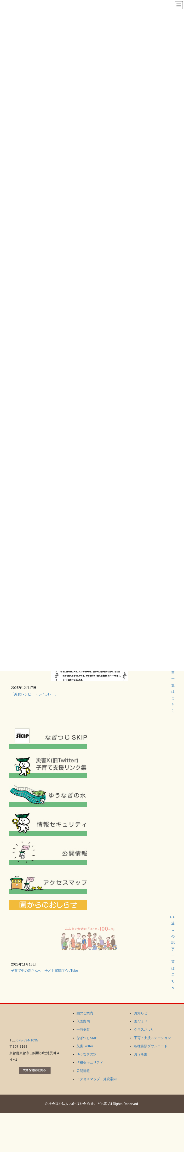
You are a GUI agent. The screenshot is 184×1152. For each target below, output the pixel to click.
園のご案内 (84, 1013)
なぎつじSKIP (86, 1038)
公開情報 (83, 1071)
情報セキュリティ (89, 1062)
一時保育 (83, 1029)
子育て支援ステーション (152, 1038)
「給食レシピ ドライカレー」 (34, 694)
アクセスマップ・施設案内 (96, 1079)
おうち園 (140, 1054)
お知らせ (140, 1013)
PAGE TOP (175, 1113)
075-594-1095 (27, 1040)
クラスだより (144, 1029)
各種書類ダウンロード (150, 1046)
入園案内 (83, 1021)
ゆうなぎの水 (86, 1054)
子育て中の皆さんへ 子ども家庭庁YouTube (44, 970)
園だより (140, 1021)
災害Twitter (84, 1046)
